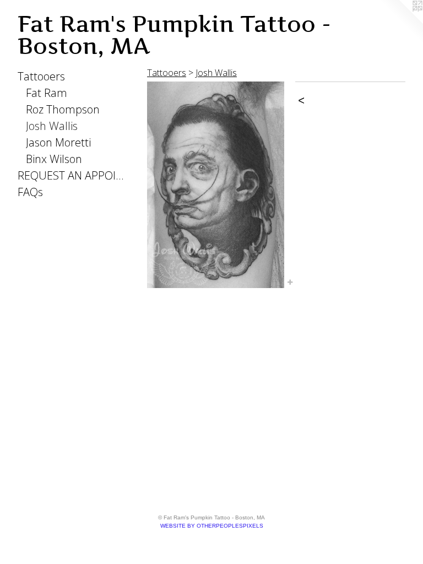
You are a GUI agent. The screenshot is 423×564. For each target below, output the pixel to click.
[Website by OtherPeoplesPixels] (401, 22)
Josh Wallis (52, 125)
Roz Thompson (63, 109)
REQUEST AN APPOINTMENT (73, 175)
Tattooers (41, 76)
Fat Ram (46, 92)
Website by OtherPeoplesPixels (211, 526)
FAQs (30, 192)
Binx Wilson (54, 158)
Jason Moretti (58, 142)
